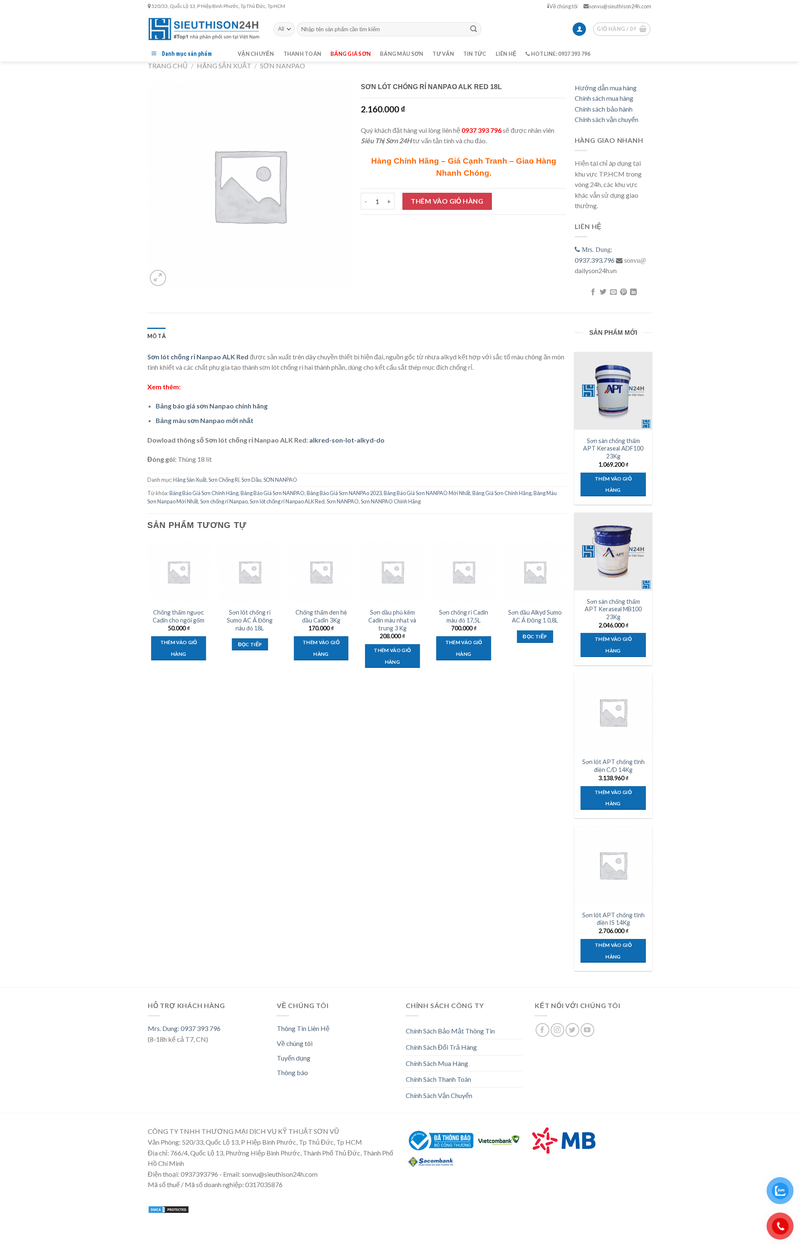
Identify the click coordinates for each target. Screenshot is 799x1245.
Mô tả (156, 336)
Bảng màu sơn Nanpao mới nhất (204, 420)
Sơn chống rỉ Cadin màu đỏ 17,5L (463, 616)
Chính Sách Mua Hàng (437, 1063)
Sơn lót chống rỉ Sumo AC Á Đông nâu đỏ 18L (250, 620)
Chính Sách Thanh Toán (438, 1079)
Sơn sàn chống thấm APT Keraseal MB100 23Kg (613, 609)
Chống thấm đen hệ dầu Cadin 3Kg (321, 616)
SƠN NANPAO (282, 66)
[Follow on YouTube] (587, 1030)
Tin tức (474, 53)
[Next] (566, 612)
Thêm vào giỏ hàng (447, 201)
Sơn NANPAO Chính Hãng (391, 501)
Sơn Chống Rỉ (223, 479)
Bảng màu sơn (401, 53)
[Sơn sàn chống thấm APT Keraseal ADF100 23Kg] (613, 390)
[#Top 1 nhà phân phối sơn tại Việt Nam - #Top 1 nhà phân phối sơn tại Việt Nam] (204, 29)
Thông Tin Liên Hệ (303, 1028)
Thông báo (292, 1072)
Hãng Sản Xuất (224, 66)
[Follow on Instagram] (557, 1030)
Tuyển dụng (293, 1058)
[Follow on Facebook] (542, 1030)
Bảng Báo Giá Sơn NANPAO (273, 493)
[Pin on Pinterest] (623, 292)
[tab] (156, 336)
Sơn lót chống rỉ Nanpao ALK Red (287, 501)
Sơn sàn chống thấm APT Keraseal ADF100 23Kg (613, 448)
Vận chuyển (256, 53)
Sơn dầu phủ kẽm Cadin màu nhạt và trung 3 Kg (392, 620)
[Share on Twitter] (603, 292)
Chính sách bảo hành (604, 109)
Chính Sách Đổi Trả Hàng (441, 1047)
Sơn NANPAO (343, 501)
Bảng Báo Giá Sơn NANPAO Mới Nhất (427, 493)
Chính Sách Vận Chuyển (439, 1095)
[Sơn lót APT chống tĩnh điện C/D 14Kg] (613, 712)
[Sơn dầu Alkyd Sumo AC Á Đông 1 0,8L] (535, 572)
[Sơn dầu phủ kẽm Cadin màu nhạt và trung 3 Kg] (392, 572)
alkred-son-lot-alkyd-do (347, 440)
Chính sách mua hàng (604, 98)
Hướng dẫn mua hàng (606, 88)
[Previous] (147, 612)
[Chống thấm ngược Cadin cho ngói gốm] (178, 572)
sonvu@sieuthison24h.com (620, 6)
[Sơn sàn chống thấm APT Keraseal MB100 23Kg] (613, 551)
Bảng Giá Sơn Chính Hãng (501, 493)
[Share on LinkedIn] (633, 292)
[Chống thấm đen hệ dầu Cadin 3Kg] (321, 572)
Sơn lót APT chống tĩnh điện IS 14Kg (613, 918)
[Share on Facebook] (592, 292)
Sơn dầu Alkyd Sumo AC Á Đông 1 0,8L (535, 616)
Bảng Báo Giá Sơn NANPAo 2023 (344, 493)
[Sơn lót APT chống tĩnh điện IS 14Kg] (613, 865)
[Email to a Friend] (613, 292)
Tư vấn (443, 53)
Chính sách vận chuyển (606, 119)
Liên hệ (506, 53)
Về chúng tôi (563, 6)
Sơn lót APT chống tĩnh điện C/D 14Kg (613, 765)
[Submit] (473, 29)
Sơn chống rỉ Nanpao (224, 501)
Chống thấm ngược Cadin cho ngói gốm (178, 616)
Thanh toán (302, 53)
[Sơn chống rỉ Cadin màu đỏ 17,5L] (463, 572)
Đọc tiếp (250, 644)
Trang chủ (168, 66)
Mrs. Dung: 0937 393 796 (184, 1028)
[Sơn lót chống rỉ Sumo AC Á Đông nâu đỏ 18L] (250, 572)
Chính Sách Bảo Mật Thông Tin (450, 1031)
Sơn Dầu (251, 479)
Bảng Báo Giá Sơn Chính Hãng (203, 493)
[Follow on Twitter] (572, 1030)
